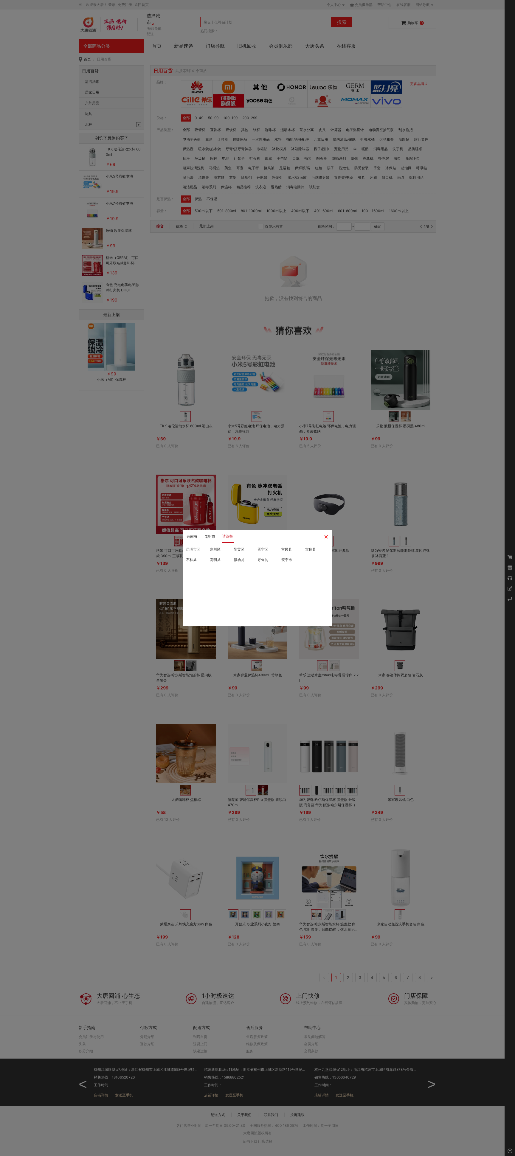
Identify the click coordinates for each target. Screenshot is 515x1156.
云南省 (192, 536)
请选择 (227, 536)
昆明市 (209, 536)
